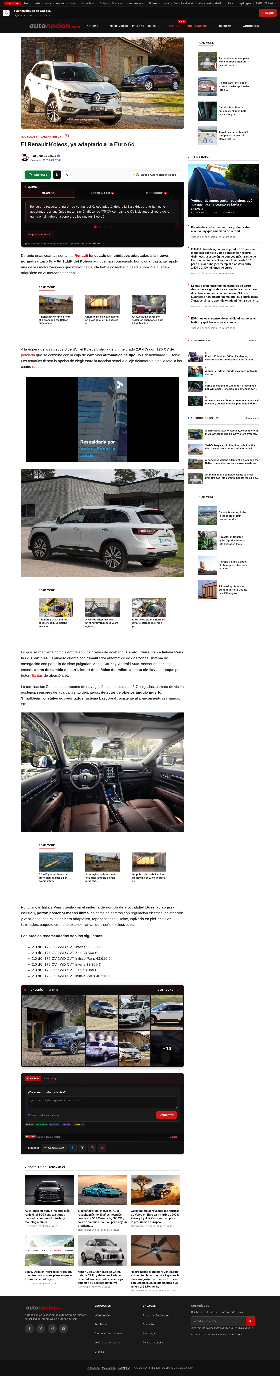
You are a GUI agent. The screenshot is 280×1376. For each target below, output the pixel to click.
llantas (37, 675)
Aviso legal (149, 1333)
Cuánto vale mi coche (107, 1342)
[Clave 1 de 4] (95, 227)
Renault (81, 256)
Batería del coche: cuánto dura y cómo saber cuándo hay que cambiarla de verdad (220, 229)
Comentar (166, 1115)
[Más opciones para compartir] (67, 174)
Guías (152, 26)
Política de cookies (154, 1342)
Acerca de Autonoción (156, 1315)
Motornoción (119, 26)
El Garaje (174, 26)
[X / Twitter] (40, 1328)
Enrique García (46, 155)
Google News (56, 1147)
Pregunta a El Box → (39, 234)
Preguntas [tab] (102, 193)
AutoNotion (251, 26)
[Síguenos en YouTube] (102, 1148)
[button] (168, 990)
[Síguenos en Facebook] (72, 1148)
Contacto (148, 1324)
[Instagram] (52, 1328)
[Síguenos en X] (82, 1148)
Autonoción (93, 1367)
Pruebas (138, 26)
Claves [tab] (48, 193)
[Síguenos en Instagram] (92, 1148)
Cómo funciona (93, 244)
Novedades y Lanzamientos (41, 136)
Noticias (92, 26)
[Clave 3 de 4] (105, 227)
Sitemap (99, 1351)
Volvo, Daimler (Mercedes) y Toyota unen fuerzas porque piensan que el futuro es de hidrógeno (48, 1275)
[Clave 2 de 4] (100, 227)
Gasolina (225, 26)
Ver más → (254, 340)
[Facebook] (29, 1328)
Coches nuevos (196, 26)
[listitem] (54, 1030)
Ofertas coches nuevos (108, 1333)
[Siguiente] (178, 226)
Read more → (252, 418)
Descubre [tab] (156, 193)
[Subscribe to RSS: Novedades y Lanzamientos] (67, 136)
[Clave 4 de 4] (110, 227)
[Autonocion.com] (55, 25)
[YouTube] (63, 1328)
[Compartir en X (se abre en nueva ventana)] (57, 174)
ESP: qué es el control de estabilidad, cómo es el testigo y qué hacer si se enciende (223, 320)
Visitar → (175, 1136)
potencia (28, 355)
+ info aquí (235, 1334)
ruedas (38, 367)
